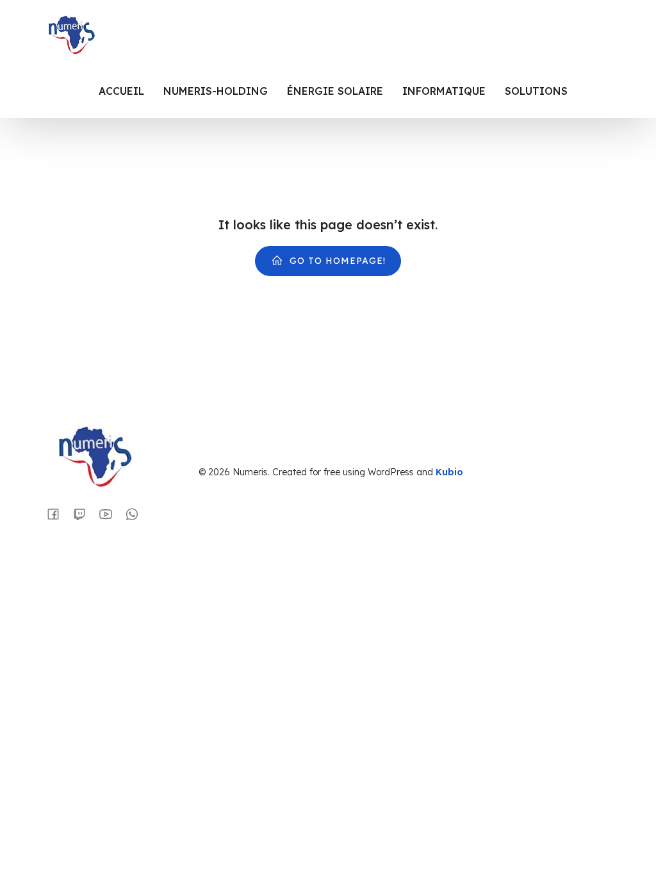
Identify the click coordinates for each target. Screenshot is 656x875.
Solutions (536, 91)
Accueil (121, 91)
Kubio (449, 472)
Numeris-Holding (215, 91)
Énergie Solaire (335, 91)
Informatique (444, 91)
